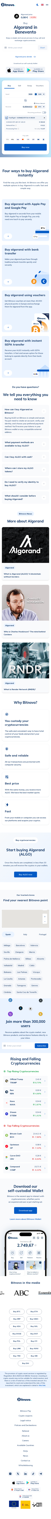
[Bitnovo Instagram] (10, 1473)
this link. (42, 1385)
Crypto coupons (25, 1415)
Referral (25, 1431)
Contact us (25, 1460)
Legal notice (25, 1420)
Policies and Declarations (25, 1425)
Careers (25, 1440)
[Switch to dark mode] (38, 5)
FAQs (25, 1451)
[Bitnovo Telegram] (40, 1473)
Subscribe (41, 1046)
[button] (42, 5)
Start (42, 47)
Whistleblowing (26, 1465)
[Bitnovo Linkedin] (25, 1473)
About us (25, 1436)
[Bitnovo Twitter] (17, 1473)
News (25, 1456)
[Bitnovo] (8, 5)
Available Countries (25, 1445)
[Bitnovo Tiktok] (33, 1473)
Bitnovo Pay (25, 1411)
